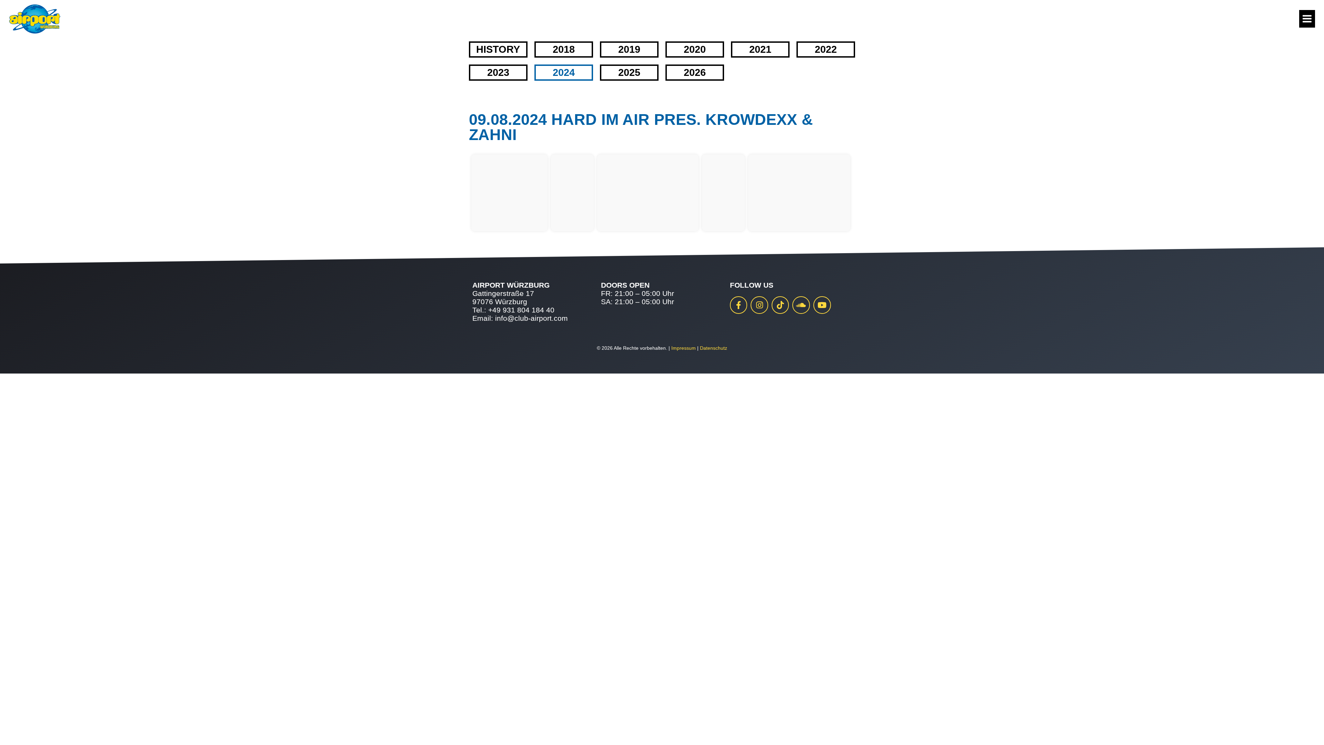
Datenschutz (713, 348)
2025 (629, 72)
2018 (564, 49)
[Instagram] (759, 305)
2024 (564, 72)
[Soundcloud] (801, 305)
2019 (629, 49)
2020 (695, 49)
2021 (760, 49)
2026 (695, 72)
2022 (826, 49)
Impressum (683, 348)
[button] (15, 730)
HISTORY (498, 49)
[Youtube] (822, 305)
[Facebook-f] (739, 305)
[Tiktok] (780, 305)
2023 (498, 72)
